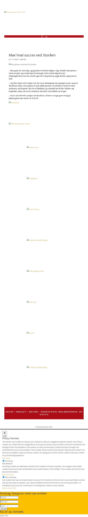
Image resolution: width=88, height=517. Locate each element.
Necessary (9, 461)
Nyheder (23, 59)
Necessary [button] (6, 458)
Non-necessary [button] (8, 474)
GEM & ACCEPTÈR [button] (9, 488)
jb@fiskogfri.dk (14, 98)
